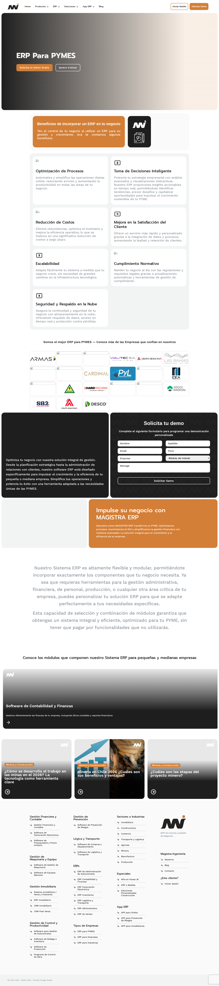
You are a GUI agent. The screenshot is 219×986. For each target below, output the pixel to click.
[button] (199, 6)
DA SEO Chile (13, 980)
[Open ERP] (59, 6)
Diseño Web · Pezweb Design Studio (36, 980)
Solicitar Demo (164, 480)
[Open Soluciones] (77, 6)
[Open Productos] (47, 6)
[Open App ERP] (93, 6)
